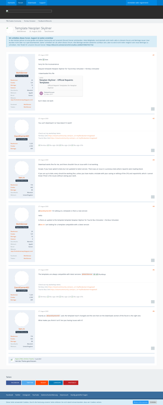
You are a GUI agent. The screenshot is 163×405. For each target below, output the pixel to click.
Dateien (13, 88)
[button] (13, 383)
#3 (154, 160)
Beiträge (13, 85)
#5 (154, 270)
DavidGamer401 (46, 211)
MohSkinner (21, 31)
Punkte (13, 83)
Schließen (153, 402)
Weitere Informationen (141, 402)
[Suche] (153, 3)
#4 (154, 206)
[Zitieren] (153, 109)
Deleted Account (49, 92)
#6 (154, 311)
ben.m (42, 225)
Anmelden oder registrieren (138, 3)
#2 (154, 118)
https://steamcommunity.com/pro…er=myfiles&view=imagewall (71, 136)
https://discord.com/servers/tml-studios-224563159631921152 (69, 45)
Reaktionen (14, 80)
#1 (154, 55)
